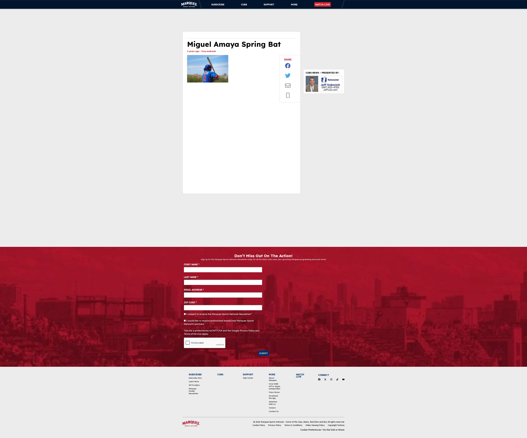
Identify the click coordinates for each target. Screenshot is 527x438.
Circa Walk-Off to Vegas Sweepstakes (274, 386)
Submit (263, 353)
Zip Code (190, 302)
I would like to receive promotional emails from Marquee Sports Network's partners (219, 322)
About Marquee (273, 379)
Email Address (194, 289)
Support (269, 4)
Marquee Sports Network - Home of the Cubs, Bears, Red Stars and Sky (294, 422)
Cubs (244, 4)
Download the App (273, 397)
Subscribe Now (195, 378)
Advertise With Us (273, 403)
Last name (191, 277)
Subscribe (217, 4)
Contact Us (274, 411)
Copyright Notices (336, 425)
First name (191, 264)
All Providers (194, 385)
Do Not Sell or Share (333, 429)
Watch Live (322, 4)
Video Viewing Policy (315, 425)
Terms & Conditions (293, 425)
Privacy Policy (274, 425)
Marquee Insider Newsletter (193, 391)
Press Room (274, 392)
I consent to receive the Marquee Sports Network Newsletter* (219, 314)
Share (287, 59)
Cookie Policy (259, 425)
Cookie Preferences (310, 429)
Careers (272, 408)
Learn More (194, 381)
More (294, 4)
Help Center (248, 378)
